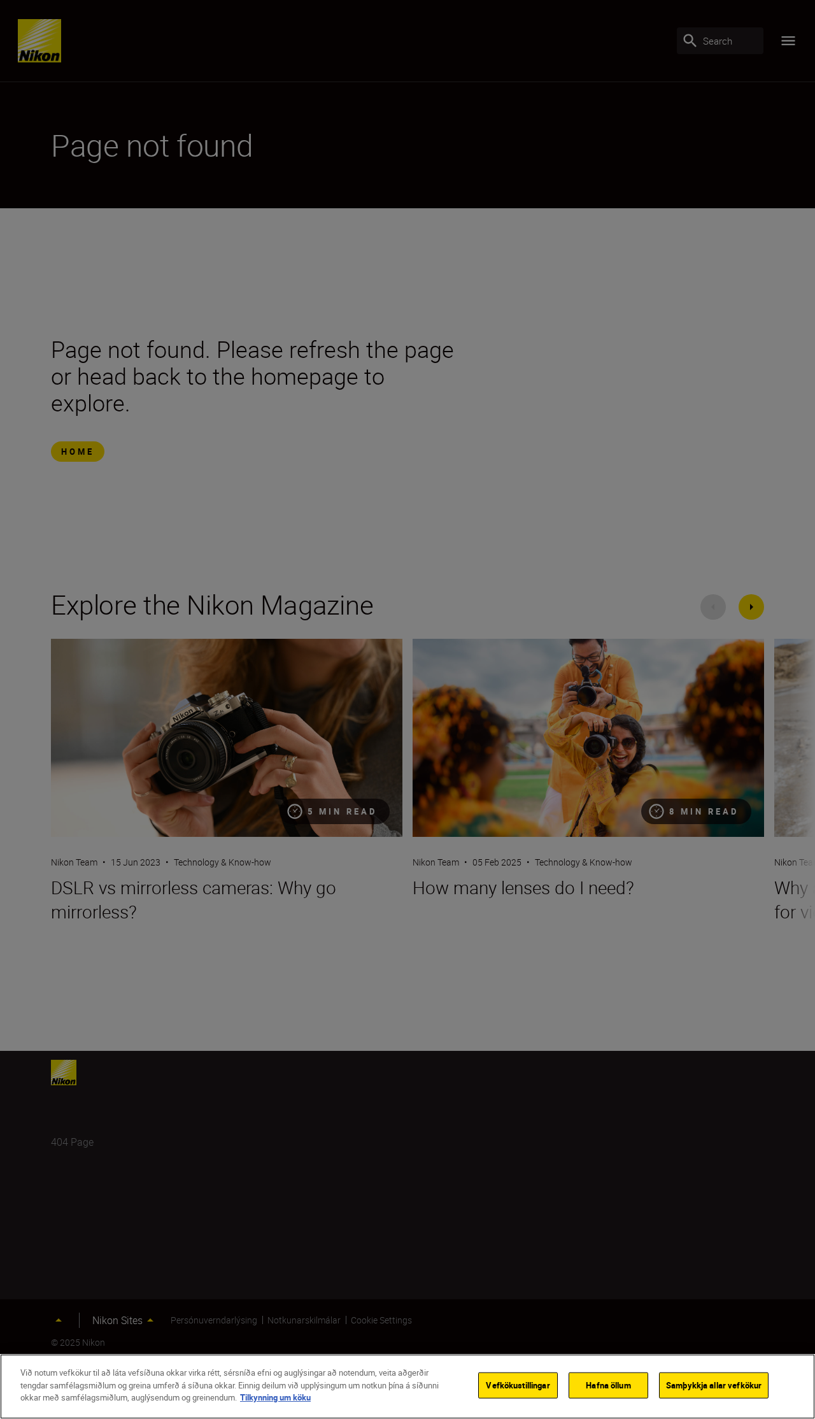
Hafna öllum (608, 1385)
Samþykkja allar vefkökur (714, 1385)
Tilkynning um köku (275, 1397)
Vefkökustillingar (517, 1385)
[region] (407, 1386)
